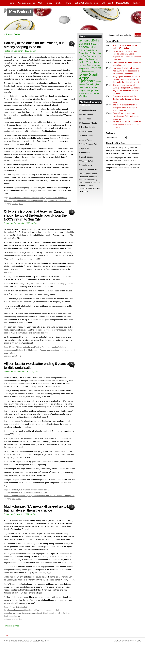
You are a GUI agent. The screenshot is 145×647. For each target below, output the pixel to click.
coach (83, 47)
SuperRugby (92, 84)
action (11, 198)
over (98, 65)
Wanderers (88, 93)
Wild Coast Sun (50, 496)
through (26, 496)
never (12, 613)
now (95, 65)
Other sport (107, 3)
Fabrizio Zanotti (41, 347)
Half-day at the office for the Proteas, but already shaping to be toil (34, 45)
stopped (38, 201)
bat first (16, 607)
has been (31, 490)
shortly (40, 613)
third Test (65, 201)
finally (16, 490)
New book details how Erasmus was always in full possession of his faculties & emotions (126, 71)
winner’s (60, 496)
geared (49, 610)
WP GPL (136, 640)
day (38, 198)
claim (29, 347)
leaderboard (11, 350)
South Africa (48, 613)
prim (55, 350)
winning (67, 496)
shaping (32, 201)
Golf (40, 3)
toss (9, 616)
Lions (97, 59)
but (81, 43)
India (99, 56)
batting (21, 607)
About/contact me (26, 3)
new (80, 65)
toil (70, 201)
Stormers (82, 84)
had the (55, 610)
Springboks (87, 81)
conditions (24, 610)
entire (44, 610)
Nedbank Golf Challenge (26, 350)
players (85, 68)
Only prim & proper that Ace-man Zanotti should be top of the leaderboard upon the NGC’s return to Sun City (35, 215)
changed (16, 610)
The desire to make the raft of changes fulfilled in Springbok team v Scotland (125, 108)
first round (51, 347)
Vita (116, 640)
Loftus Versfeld (87, 62)
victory (81, 93)
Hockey (136, 3)
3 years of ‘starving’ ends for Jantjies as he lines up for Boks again (126, 99)
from (89, 56)
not (10, 493)
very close (33, 496)
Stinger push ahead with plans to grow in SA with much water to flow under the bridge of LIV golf (126, 79)
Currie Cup (84, 53)
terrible (20, 496)
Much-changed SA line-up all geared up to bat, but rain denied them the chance (38, 508)
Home (11, 3)
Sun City (9, 353)
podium (15, 493)
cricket (92, 47)
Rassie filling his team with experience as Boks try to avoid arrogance (126, 116)
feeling (11, 490)
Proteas (19, 201)
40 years (12, 347)
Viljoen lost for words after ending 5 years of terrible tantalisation (37, 366)
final (99, 53)
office (10, 201)
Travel (69, 3)
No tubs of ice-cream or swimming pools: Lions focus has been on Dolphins (127, 125)
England (38, 610)
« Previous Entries (11, 626)
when (95, 93)
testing (56, 613)
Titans (87, 87)
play (14, 201)
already (17, 198)
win (99, 93)
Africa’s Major (21, 347)
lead (92, 59)
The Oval (62, 613)
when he (40, 496)
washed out (15, 616)
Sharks (83, 74)
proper (59, 350)
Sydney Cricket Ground (51, 201)
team (81, 87)
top (14, 353)
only (38, 350)
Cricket (59, 3)
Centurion (96, 44)
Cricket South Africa (88, 50)
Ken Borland (20, 11)
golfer (58, 347)
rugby (82, 71)
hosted (37, 490)
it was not (59, 198)
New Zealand (88, 65)
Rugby (49, 3)
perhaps (50, 350)
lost (45, 490)
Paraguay (43, 350)
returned (25, 201)
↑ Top (6, 635)
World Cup (83, 96)
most (97, 62)
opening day (20, 613)
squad (98, 82)
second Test (89, 71)
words (72, 496)
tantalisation (12, 496)
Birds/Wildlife (122, 3)
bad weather (32, 198)
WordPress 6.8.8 (41, 640)
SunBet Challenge (31, 493)
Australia (23, 198)
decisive (32, 610)
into (80, 59)
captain (88, 43)
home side (50, 198)
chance (10, 610)
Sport (21, 204)
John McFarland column (86, 3)
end (33, 347)
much (8, 613)
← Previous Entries (12, 34)
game (94, 56)
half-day (43, 198)
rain (29, 613)
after (11, 607)
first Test (82, 56)
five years (23, 490)
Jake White (86, 59)
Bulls (95, 40)
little (42, 490)
